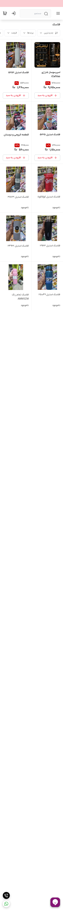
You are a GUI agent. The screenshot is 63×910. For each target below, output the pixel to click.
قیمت (14, 32)
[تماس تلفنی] (6, 895)
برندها (30, 32)
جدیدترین (48, 32)
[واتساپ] (6, 903)
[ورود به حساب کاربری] (14, 13)
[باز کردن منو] (57, 13)
